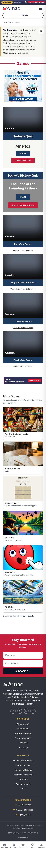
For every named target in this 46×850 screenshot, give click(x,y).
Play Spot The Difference (23, 282)
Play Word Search (23, 321)
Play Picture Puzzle (23, 360)
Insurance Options (23, 770)
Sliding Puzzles (19, 616)
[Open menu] (40, 9)
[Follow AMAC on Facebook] (13, 711)
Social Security (23, 765)
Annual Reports (23, 784)
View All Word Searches (23, 327)
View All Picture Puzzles (23, 366)
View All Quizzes (23, 160)
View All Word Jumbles (23, 250)
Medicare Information (23, 760)
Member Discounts (23, 774)
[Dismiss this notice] (41, 31)
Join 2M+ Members (36, 2)
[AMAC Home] (23, 684)
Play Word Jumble (23, 244)
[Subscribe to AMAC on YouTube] (33, 711)
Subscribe (21, 671)
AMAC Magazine (23, 738)
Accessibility (23, 837)
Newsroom (23, 779)
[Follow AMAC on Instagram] (26, 711)
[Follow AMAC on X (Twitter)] (19, 711)
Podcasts (23, 742)
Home (8, 22)
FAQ (23, 788)
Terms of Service (29, 833)
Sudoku (31, 616)
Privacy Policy (13, 833)
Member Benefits (23, 733)
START (23, 153)
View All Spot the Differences (23, 289)
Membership (23, 728)
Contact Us (23, 747)
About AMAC (23, 724)
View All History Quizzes (23, 205)
